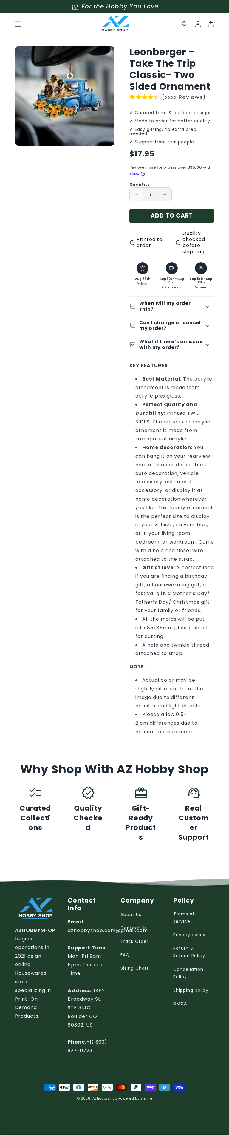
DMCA (180, 1004)
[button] (17, 24)
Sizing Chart (134, 968)
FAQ (125, 955)
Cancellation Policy (188, 973)
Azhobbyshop (104, 1098)
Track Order (134, 941)
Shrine (146, 1098)
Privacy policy (189, 935)
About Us (130, 914)
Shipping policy (190, 990)
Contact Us (133, 928)
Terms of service (184, 917)
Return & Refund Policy (189, 952)
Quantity (139, 184)
